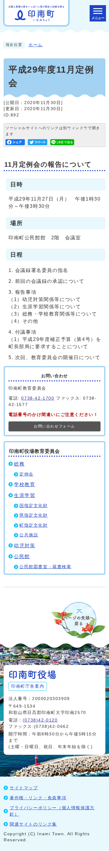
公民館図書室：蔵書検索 (45, 567)
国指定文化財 (33, 505)
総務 (19, 463)
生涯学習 (24, 495)
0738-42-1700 (37, 398)
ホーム (35, 45)
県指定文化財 (33, 515)
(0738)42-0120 (40, 720)
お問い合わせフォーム (54, 426)
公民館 (22, 556)
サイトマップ (24, 787)
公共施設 (28, 535)
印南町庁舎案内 (27, 686)
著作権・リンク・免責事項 (38, 797)
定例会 (26, 474)
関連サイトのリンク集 (33, 824)
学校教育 (24, 484)
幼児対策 (24, 545)
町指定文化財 (33, 525)
